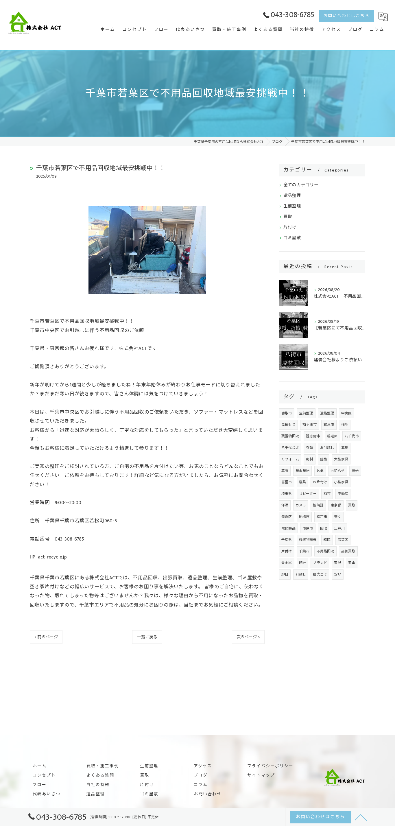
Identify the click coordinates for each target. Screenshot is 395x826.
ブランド (320, 563)
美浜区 (286, 517)
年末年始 (303, 471)
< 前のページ (46, 637)
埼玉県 (286, 494)
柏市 (327, 494)
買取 (287, 216)
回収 (323, 528)
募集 (344, 448)
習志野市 (313, 436)
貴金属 (286, 563)
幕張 (284, 471)
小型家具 (341, 482)
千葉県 (286, 540)
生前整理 (292, 206)
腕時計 (318, 505)
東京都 (336, 505)
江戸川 (339, 528)
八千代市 (352, 436)
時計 (302, 563)
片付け (290, 227)
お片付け (320, 482)
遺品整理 (292, 195)
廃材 (309, 459)
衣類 (309, 448)
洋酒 (284, 505)
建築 (323, 459)
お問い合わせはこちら (346, 15)
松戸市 (322, 517)
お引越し (327, 448)
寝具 (302, 482)
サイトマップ (261, 775)
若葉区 (343, 540)
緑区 (327, 540)
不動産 (343, 494)
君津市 (329, 424)
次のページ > (248, 637)
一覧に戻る (147, 637)
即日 (284, 574)
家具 (337, 563)
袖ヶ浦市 (309, 424)
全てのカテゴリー (301, 185)
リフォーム (290, 459)
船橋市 (304, 517)
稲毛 (344, 424)
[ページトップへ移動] (361, 817)
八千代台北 (290, 448)
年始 (355, 471)
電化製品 (288, 528)
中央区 (346, 413)
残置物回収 (290, 436)
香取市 (286, 413)
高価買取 (348, 551)
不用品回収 (325, 551)
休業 (320, 471)
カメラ (301, 505)
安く (337, 517)
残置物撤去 (308, 540)
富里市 (286, 482)
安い (337, 574)
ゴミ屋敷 (292, 238)
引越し (301, 574)
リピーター (308, 494)
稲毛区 (332, 436)
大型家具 (341, 459)
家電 (351, 563)
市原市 (307, 528)
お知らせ (338, 471)
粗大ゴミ (320, 574)
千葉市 (304, 551)
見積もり (288, 424)
